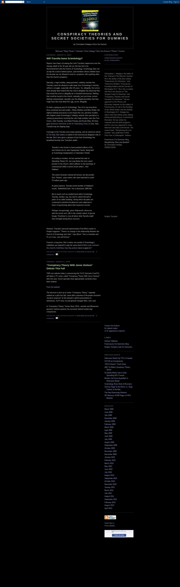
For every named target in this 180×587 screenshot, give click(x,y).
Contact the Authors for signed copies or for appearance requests (114, 328)
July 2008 (108, 415)
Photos (114, 51)
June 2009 (108, 436)
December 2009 (110, 454)
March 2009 (108, 427)
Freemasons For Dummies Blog (116, 140)
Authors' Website (110, 341)
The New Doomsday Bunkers (115, 392)
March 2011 (108, 490)
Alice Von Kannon (103, 51)
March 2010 (108, 463)
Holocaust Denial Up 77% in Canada (118, 358)
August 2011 (109, 496)
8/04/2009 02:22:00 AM (86, 315)
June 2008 (108, 412)
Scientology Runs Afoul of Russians (118, 384)
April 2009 (108, 430)
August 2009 (109, 442)
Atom (112, 526)
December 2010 (110, 484)
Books (71, 51)
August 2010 (109, 475)
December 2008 (110, 418)
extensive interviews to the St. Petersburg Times (69, 124)
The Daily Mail (53, 135)
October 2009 (109, 448)
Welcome (59, 51)
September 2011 (110, 499)
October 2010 (109, 481)
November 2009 (110, 451)
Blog (66, 51)
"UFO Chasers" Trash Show (115, 364)
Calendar (79, 51)
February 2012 (109, 502)
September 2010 (110, 478)
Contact (122, 51)
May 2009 (108, 433)
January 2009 (109, 421)
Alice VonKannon (111, 60)
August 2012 (109, 505)
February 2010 (109, 460)
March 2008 (108, 409)
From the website (53, 287)
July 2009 (108, 439)
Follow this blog (119, 535)
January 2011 (109, 487)
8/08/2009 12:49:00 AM (86, 252)
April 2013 (108, 508)
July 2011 (108, 493)
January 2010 (109, 457)
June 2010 (108, 469)
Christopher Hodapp (113, 58)
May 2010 (108, 466)
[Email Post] (56, 254)
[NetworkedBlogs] (119, 531)
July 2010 (108, 472)
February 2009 (109, 424)
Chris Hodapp (89, 51)
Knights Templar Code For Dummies (118, 347)
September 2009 (110, 445)
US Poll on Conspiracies (113, 361)
